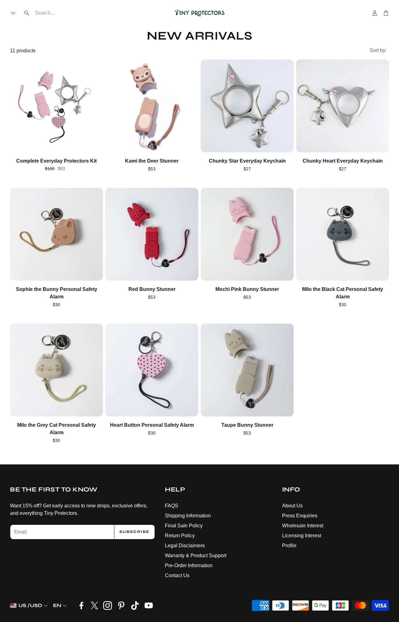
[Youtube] (148, 605)
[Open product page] (56, 105)
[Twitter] (94, 605)
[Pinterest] (121, 605)
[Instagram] (107, 605)
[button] (13, 13)
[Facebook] (81, 605)
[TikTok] (135, 605)
